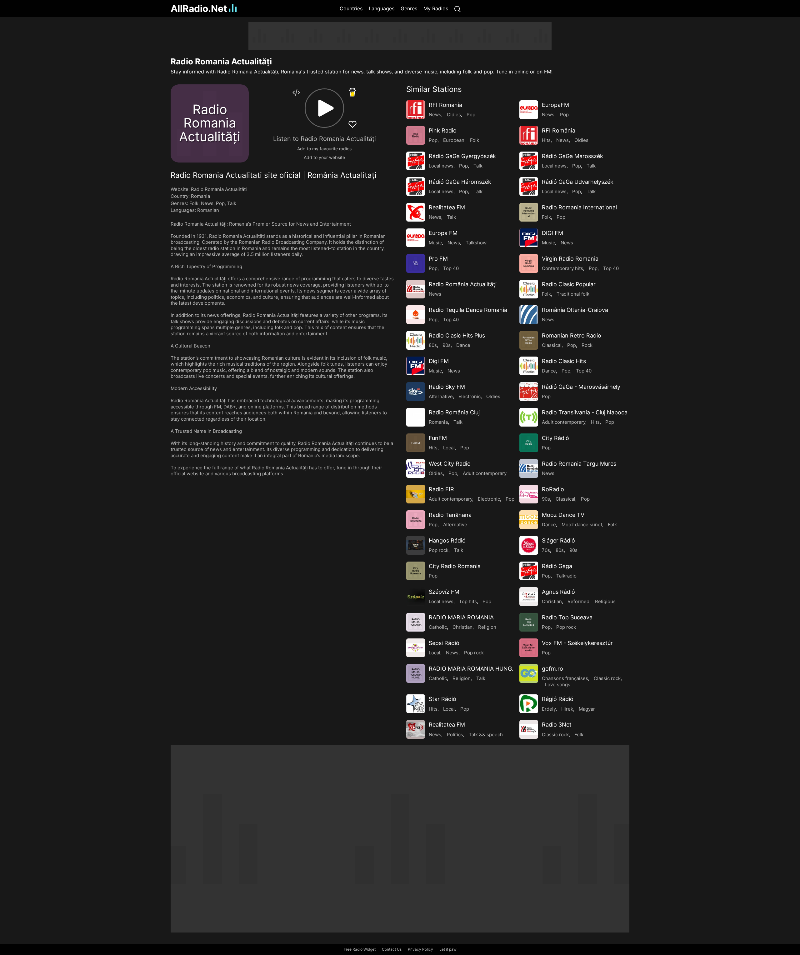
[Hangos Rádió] (415, 545)
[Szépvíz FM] (415, 596)
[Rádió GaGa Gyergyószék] (415, 161)
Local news (441, 166)
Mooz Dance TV (563, 515)
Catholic (438, 627)
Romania (200, 196)
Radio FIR (441, 489)
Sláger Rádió (558, 540)
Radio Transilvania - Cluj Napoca (585, 412)
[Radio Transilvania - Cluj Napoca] (528, 417)
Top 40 (451, 268)
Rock (587, 345)
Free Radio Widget (360, 949)
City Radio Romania (455, 566)
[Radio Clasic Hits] (528, 366)
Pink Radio (443, 130)
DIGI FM (552, 233)
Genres (409, 8)
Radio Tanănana (450, 515)
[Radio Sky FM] (415, 391)
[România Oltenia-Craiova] (528, 314)
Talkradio (566, 576)
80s (433, 345)
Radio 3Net (557, 724)
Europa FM (443, 233)
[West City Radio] (415, 468)
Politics (455, 735)
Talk (231, 203)
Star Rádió (442, 699)
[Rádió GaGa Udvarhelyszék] (528, 186)
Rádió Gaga (557, 566)
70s (546, 550)
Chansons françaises (565, 678)
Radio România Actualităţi (463, 284)
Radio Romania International (579, 207)
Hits (546, 140)
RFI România (558, 130)
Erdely (549, 709)
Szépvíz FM (444, 591)
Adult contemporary (563, 422)
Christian (552, 601)
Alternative (441, 396)
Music (435, 243)
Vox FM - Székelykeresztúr (577, 643)
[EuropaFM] (528, 109)
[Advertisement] (141, 115)
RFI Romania (445, 105)
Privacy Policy (420, 949)
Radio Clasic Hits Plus (457, 335)
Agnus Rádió (558, 591)
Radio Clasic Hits (564, 361)
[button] (324, 108)
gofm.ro (552, 668)
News (207, 203)
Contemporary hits (562, 268)
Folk (193, 203)
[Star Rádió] (415, 703)
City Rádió (555, 438)
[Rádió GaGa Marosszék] (528, 161)
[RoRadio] (528, 494)
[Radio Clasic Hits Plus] (415, 340)
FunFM (438, 438)
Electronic (469, 396)
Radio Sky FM (447, 386)
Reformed (578, 601)
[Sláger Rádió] (528, 545)
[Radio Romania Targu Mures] (528, 468)
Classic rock (607, 678)
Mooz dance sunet (582, 525)
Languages (381, 8)
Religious (605, 601)
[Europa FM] (415, 237)
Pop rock (438, 550)
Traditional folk (573, 294)
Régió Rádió (557, 699)
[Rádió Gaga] (528, 571)
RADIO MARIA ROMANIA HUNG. (471, 668)
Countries (351, 8)
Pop (220, 203)
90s (446, 345)
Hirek (567, 709)
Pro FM (438, 258)
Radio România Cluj (454, 412)
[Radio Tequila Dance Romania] (415, 314)
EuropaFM (555, 105)
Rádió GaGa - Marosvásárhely (581, 386)
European (453, 140)
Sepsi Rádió (444, 643)
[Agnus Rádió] (528, 596)
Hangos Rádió (447, 540)
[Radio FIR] (415, 494)
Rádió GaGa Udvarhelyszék (577, 181)
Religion (487, 627)
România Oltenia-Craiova (575, 310)
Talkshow (476, 243)
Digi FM (439, 361)
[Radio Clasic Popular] (528, 289)
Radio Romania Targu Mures (579, 463)
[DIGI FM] (528, 237)
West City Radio (450, 463)
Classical (552, 345)
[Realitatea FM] (415, 212)
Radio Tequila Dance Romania (468, 310)
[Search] (457, 8)
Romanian (208, 210)
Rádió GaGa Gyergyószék (462, 156)
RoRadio (553, 489)
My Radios (435, 8)
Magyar (587, 709)
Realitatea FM (447, 207)
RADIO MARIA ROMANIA (461, 617)
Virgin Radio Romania (570, 258)
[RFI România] (528, 135)
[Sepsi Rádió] (415, 647)
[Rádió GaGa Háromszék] (415, 186)
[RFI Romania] (415, 109)
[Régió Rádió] (528, 703)
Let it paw (448, 949)
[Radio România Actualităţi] (415, 289)
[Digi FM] (415, 366)
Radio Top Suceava (567, 617)
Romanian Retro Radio (571, 335)
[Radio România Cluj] (415, 417)
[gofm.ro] (528, 673)
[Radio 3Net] (528, 729)
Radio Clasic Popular (569, 284)
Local (449, 448)
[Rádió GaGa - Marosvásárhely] (528, 391)
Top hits (468, 601)
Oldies (454, 115)
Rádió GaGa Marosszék (572, 156)
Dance (463, 345)
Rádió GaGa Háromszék (460, 181)
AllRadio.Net (199, 8)
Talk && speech (486, 735)
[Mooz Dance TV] (528, 519)
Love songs (557, 685)
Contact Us (392, 949)
